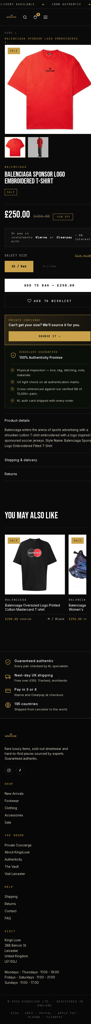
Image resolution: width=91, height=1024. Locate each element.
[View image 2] (38, 147)
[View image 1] (15, 147)
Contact (11, 911)
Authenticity (13, 859)
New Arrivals (14, 793)
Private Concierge (18, 845)
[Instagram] (9, 770)
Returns (10, 904)
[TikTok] (20, 770)
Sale (8, 822)
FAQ (8, 918)
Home (9, 32)
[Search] (25, 17)
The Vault (12, 866)
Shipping (11, 896)
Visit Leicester (15, 874)
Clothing (11, 808)
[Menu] (45, 17)
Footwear (12, 801)
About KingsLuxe (17, 852)
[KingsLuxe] (11, 17)
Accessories (14, 815)
